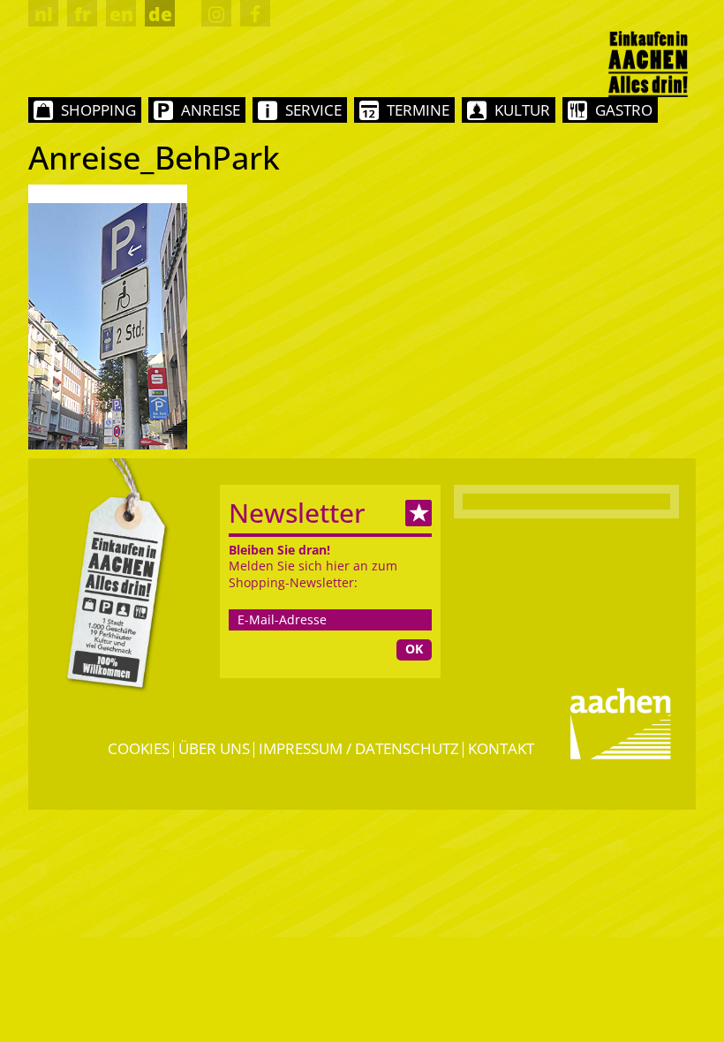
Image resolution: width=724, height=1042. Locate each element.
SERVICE (313, 110)
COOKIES (139, 748)
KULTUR (522, 110)
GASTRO (623, 110)
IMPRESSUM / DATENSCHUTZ (359, 748)
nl (43, 14)
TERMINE (418, 110)
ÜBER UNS (214, 748)
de (160, 14)
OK (414, 648)
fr (82, 14)
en (121, 14)
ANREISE (210, 110)
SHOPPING (98, 110)
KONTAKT (501, 748)
